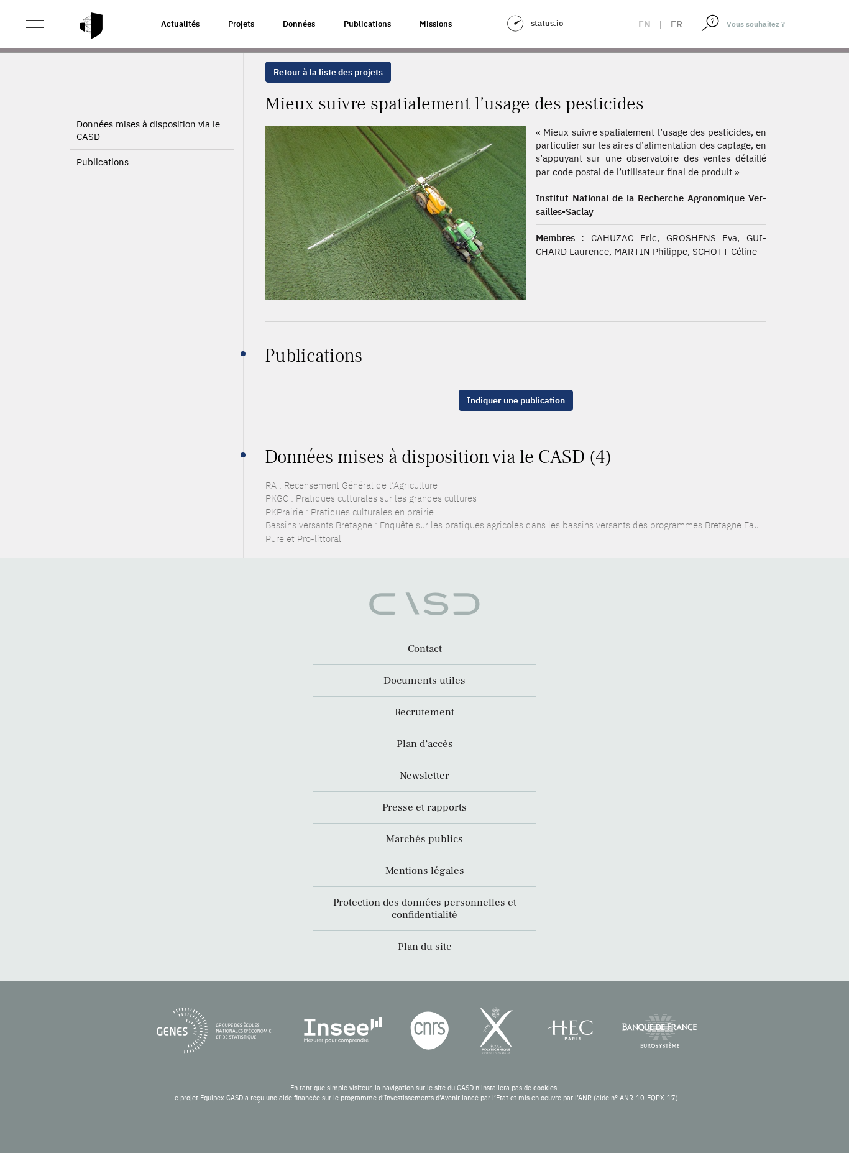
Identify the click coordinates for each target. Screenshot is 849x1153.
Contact (425, 649)
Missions (436, 24)
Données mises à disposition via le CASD (148, 130)
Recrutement (424, 712)
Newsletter (424, 776)
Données (299, 24)
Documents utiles (424, 680)
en (644, 24)
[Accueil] (91, 25)
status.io (547, 23)
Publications (367, 24)
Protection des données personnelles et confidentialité (424, 909)
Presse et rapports (424, 807)
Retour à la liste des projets (328, 72)
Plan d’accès (425, 744)
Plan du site (425, 946)
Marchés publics (424, 839)
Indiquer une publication (516, 400)
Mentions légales (424, 871)
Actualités (180, 24)
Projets (241, 24)
